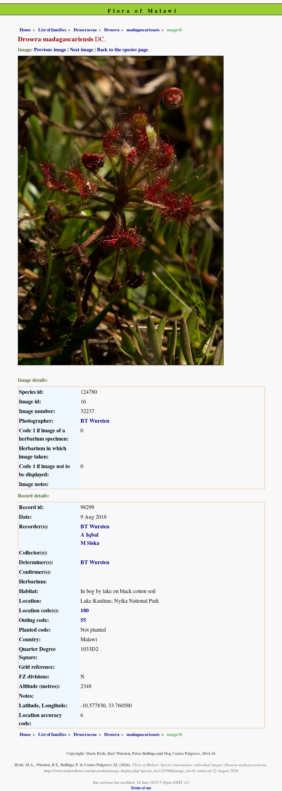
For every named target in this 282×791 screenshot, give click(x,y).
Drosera (111, 30)
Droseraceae (85, 30)
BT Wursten (94, 420)
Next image (81, 49)
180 (84, 610)
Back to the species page (122, 49)
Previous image (50, 49)
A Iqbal (89, 534)
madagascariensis (143, 30)
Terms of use (141, 788)
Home (25, 30)
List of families (52, 30)
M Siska (89, 543)
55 (83, 620)
